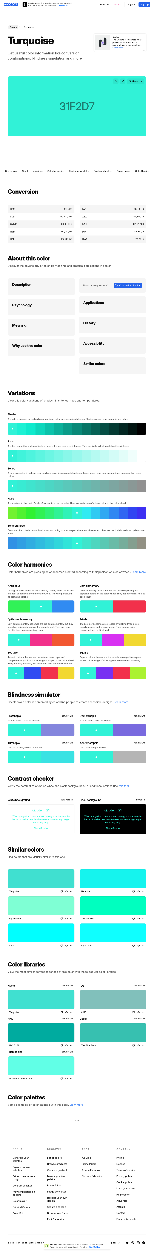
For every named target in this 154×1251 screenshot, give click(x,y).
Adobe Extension (91, 1170)
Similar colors (123, 171)
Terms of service (126, 1170)
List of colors (54, 1157)
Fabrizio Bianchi (28, 1243)
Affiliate (120, 1206)
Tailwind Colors (21, 1207)
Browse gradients (57, 1163)
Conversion (11, 171)
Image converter (56, 1191)
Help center (123, 1194)
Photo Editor (54, 1185)
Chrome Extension (92, 1176)
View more (76, 1104)
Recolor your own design (57, 1199)
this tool (124, 786)
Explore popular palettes (21, 1169)
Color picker (19, 1200)
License (120, 1163)
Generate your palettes (20, 1159)
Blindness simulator (79, 171)
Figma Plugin (89, 1163)
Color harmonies (55, 171)
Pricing (120, 1157)
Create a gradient (57, 1170)
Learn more (138, 572)
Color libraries (142, 171)
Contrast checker (103, 171)
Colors (13, 27)
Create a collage (56, 1206)
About (25, 171)
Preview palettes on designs (23, 1193)
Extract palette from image (23, 1178)
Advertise (121, 1200)
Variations (38, 171)
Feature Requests (126, 1219)
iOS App (86, 1157)
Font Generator (55, 1219)
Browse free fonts (57, 1213)
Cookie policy (124, 1182)
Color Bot (17, 1213)
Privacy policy (124, 1176)
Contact (120, 1212)
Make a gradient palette (56, 1178)
